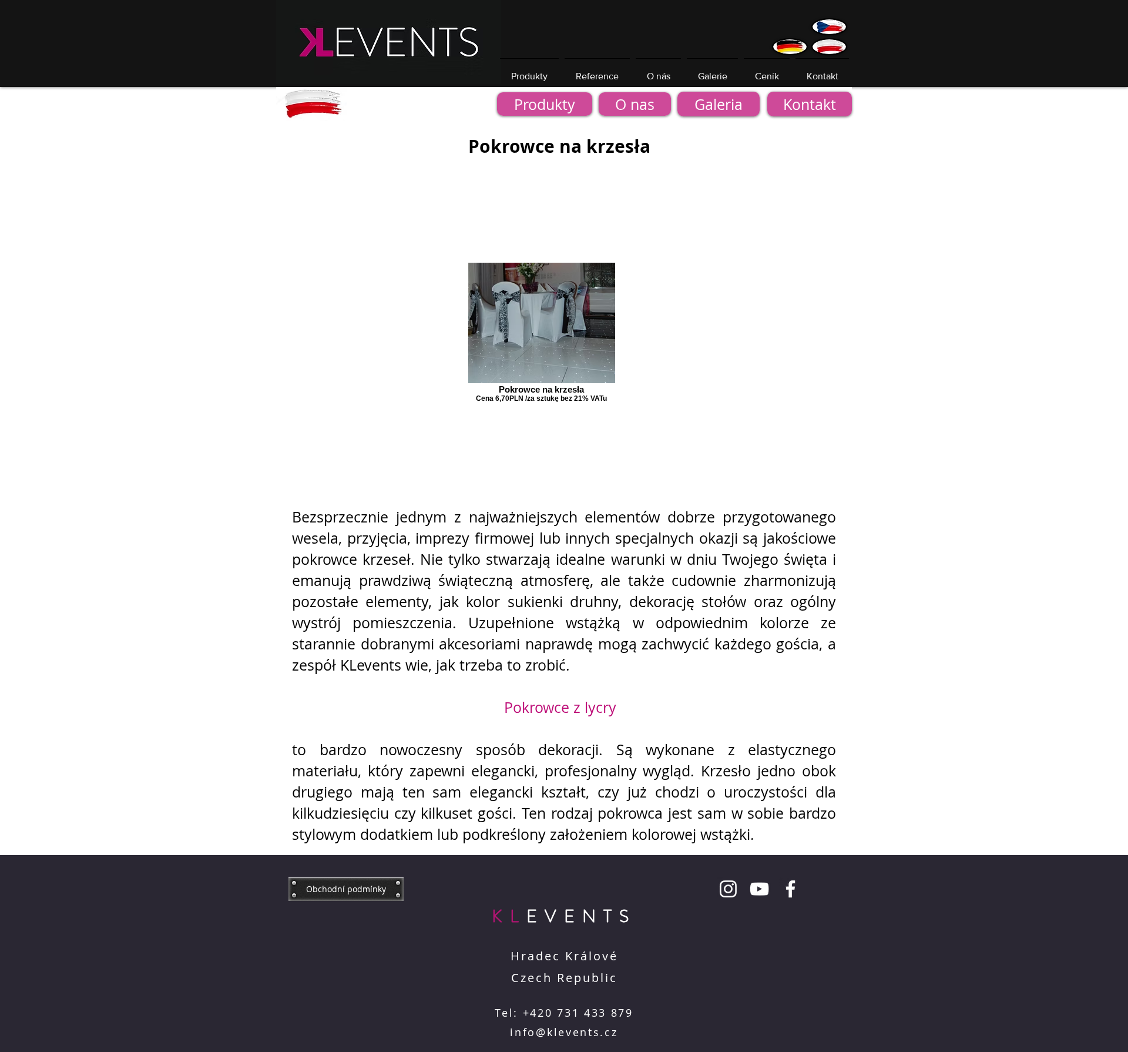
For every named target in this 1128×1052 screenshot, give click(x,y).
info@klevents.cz (563, 1032)
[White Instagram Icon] (728, 888)
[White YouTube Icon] (759, 888)
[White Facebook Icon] (790, 888)
